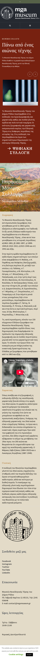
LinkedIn (6, 572)
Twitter (5, 567)
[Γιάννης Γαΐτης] (20, 92)
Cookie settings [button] (16, 654)
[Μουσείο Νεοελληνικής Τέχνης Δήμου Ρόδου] (20, 13)
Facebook (6, 561)
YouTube (6, 569)
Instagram (7, 564)
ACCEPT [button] (29, 655)
